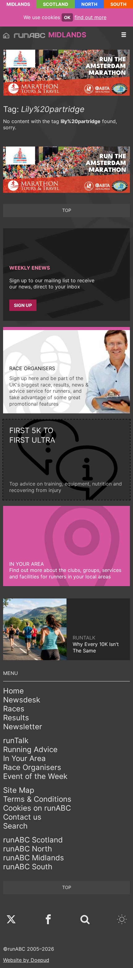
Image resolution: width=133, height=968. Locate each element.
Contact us (22, 817)
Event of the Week (35, 776)
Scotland (55, 4)
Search (15, 825)
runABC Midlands (33, 857)
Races (13, 708)
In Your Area (24, 758)
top (66, 210)
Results (16, 717)
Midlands (18, 4)
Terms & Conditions (37, 799)
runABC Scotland (33, 839)
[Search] (85, 920)
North (89, 4)
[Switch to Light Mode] (122, 920)
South (118, 4)
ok (67, 17)
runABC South (27, 866)
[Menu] (124, 34)
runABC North (27, 848)
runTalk (15, 740)
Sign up (23, 305)
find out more (90, 17)
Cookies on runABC (37, 808)
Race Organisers (32, 767)
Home (13, 690)
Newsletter (22, 726)
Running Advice (30, 749)
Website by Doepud (26, 960)
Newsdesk (21, 699)
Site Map (18, 790)
